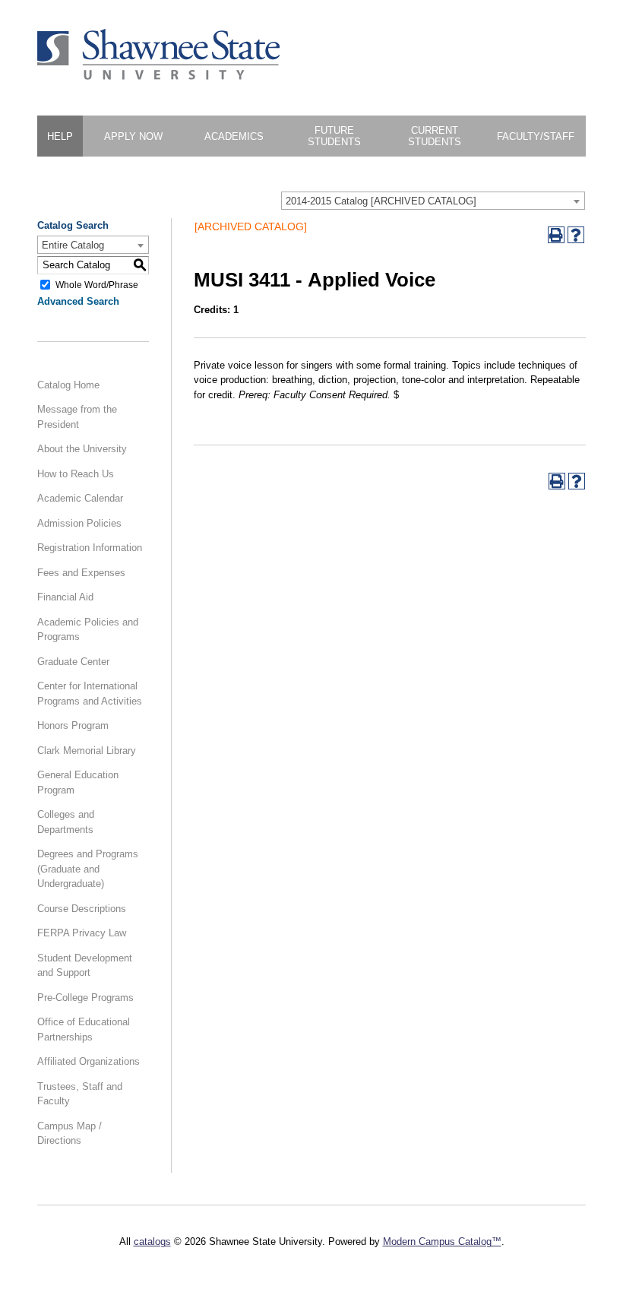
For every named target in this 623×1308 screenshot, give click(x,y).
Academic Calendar (80, 498)
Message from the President (77, 417)
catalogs (152, 1241)
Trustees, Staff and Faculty (79, 1094)
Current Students (434, 136)
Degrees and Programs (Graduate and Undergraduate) (87, 868)
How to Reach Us (75, 474)
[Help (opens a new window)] (576, 234)
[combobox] (433, 201)
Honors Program (73, 725)
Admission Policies (79, 523)
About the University (82, 448)
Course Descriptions (81, 908)
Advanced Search (78, 301)
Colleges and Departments (65, 822)
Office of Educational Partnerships (83, 1029)
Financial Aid (65, 597)
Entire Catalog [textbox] (73, 245)
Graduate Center (73, 661)
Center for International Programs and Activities (89, 693)
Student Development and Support (84, 965)
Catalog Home (68, 385)
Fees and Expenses (81, 572)
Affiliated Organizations (88, 1061)
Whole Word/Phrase (96, 284)
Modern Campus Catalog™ (442, 1241)
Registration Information (89, 547)
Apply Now (133, 136)
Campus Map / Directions (69, 1133)
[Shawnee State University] (158, 76)
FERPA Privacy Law (81, 933)
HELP (60, 136)
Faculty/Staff (535, 136)
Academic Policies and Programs (87, 629)
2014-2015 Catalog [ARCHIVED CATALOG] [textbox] (381, 201)
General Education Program (78, 782)
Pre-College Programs (85, 997)
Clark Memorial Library (86, 750)
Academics (234, 136)
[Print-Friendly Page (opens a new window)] (556, 234)
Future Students (334, 136)
